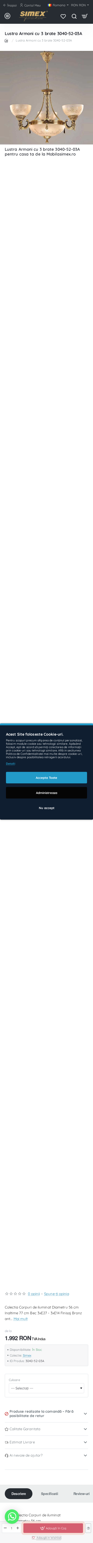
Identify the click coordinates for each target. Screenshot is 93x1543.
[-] (5, 1528)
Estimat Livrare (22, 1442)
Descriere (18, 1493)
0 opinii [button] (34, 1293)
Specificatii (49, 1493)
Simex (27, 1355)
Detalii (10, 763)
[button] (53, 1528)
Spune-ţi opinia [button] (56, 1293)
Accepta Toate (46, 778)
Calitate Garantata (25, 1429)
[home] (7, 40)
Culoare (14, 1380)
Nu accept (46, 808)
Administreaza (46, 793)
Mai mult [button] (21, 1318)
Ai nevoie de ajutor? (26, 1455)
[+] (18, 1528)
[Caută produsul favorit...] (74, 16)
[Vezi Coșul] (84, 16)
